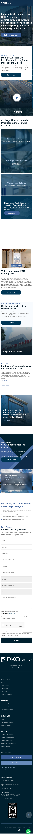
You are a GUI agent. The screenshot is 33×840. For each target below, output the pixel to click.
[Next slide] (8, 386)
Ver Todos (4, 380)
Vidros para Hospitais (7, 709)
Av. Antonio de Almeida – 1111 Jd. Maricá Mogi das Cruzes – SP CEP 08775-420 (10, 795)
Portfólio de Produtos (7, 722)
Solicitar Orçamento (16, 757)
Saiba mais (11, 75)
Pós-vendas (4, 691)
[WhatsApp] (28, 831)
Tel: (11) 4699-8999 (7, 798)
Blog (2, 719)
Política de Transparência (8, 743)
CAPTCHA (4, 621)
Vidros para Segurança (7, 706)
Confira (11, 323)
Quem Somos (5, 685)
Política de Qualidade (7, 734)
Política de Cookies (6, 740)
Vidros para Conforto (7, 704)
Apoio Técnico (16, 763)
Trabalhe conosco (6, 725)
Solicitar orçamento (11, 35)
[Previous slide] (3, 386)
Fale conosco (11, 460)
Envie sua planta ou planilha (9, 611)
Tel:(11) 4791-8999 (7, 788)
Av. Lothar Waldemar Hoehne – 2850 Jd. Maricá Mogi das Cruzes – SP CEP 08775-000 (11, 784)
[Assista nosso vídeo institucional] (17, 97)
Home (3, 682)
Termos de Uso (27, 632)
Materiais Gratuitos (6, 694)
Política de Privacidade (8, 633)
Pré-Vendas (4, 688)
